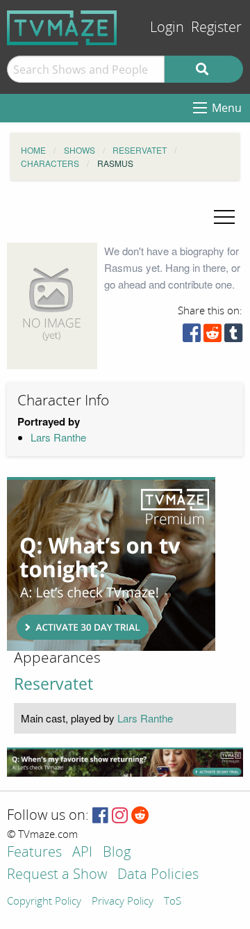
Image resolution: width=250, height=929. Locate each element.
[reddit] (212, 336)
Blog (117, 853)
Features (34, 853)
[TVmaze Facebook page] (100, 816)
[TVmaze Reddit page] (140, 816)
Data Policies (158, 875)
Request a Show (57, 875)
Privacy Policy (122, 901)
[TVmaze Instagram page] (120, 816)
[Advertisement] (111, 564)
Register (216, 27)
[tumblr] (233, 336)
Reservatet (53, 684)
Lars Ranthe (58, 437)
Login (167, 27)
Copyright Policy (44, 901)
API (82, 853)
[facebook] (192, 336)
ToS (172, 901)
